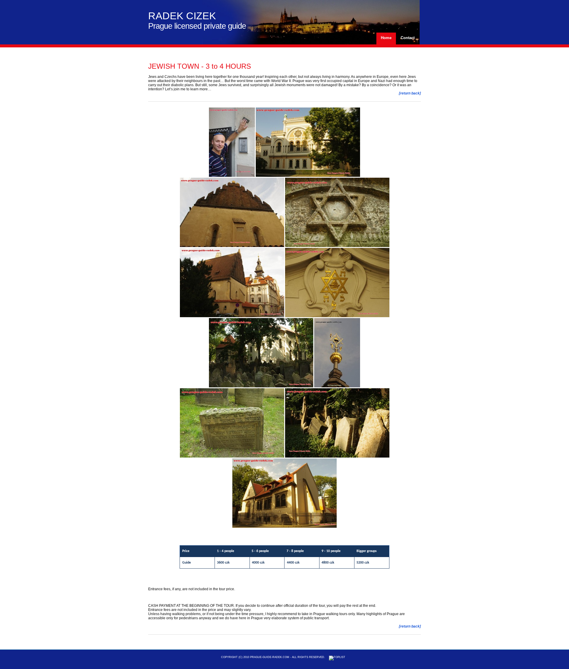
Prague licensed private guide (197, 26)
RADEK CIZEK (182, 15)
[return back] (410, 93)
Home (386, 38)
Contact (408, 38)
